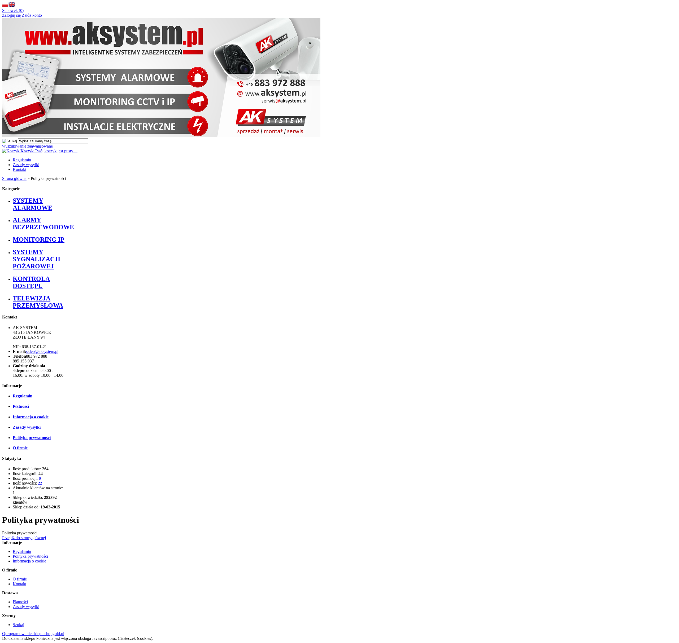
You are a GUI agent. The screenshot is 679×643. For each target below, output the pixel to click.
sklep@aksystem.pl (42, 351)
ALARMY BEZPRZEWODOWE (43, 223)
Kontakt (19, 169)
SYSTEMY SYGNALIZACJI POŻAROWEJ (36, 259)
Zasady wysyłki (26, 164)
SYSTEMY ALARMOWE (32, 204)
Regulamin (22, 160)
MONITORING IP (38, 239)
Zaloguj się (11, 15)
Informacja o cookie (31, 417)
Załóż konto (32, 15)
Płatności (21, 406)
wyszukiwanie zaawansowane (27, 146)
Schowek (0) (13, 10)
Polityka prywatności (32, 437)
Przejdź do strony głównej (24, 537)
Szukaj (18, 624)
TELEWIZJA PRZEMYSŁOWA (38, 302)
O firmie (20, 448)
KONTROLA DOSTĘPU (31, 282)
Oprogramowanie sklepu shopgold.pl (33, 633)
